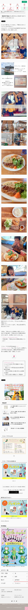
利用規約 (2, 595)
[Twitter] (12, 601)
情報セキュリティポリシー (6, 597)
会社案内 (2, 589)
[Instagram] (16, 601)
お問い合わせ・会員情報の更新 (6, 591)
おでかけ (10, 9)
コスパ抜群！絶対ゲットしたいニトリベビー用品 (18, 407)
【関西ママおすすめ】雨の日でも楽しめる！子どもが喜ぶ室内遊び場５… (18, 423)
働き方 (3, 9)
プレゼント (24, 9)
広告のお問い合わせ (17, 589)
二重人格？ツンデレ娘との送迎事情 (17, 428)
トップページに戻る (14, 492)
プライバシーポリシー (18, 595)
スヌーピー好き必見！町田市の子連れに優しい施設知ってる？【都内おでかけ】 (19, 487)
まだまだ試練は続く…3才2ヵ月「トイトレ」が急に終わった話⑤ (8, 487)
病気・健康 (3, 576)
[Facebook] (14, 601)
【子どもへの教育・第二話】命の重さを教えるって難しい (18, 412)
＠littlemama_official (9, 362)
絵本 (16, 576)
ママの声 (17, 9)
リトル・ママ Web (13, 607)
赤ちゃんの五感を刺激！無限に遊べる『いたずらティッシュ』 (17, 418)
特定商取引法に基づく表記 (19, 597)
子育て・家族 (4, 573)
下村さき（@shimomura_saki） (10, 337)
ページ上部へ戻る (26, 608)
